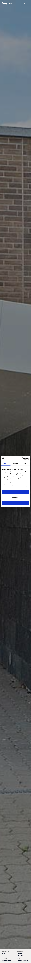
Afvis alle (15, 503)
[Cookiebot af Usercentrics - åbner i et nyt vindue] (22, 458)
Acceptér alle (15, 492)
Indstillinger (14, 497)
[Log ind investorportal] (24, 3)
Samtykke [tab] (5, 463)
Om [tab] (25, 463)
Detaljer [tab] (15, 463)
